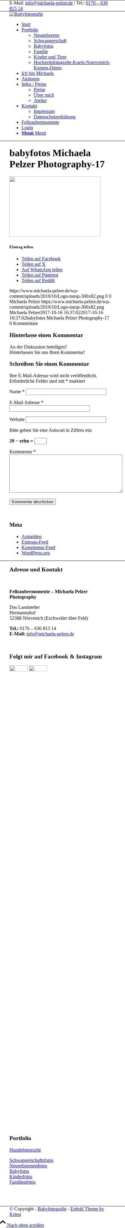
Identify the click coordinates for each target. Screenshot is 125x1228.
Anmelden (32, 536)
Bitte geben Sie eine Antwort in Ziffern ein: (50, 430)
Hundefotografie (25, 1149)
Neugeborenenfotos (28, 1165)
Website (17, 419)
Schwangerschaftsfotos (31, 1160)
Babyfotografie (52, 1208)
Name (17, 391)
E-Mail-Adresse (26, 402)
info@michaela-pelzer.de (49, 2)
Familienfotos (22, 1182)
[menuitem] (69, 24)
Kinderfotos (20, 1176)
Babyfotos (19, 1171)
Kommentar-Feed (38, 547)
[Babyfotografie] (26, 14)
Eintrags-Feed (35, 542)
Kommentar (22, 451)
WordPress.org (36, 552)
